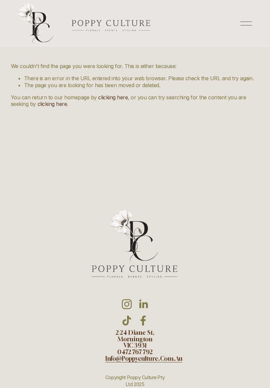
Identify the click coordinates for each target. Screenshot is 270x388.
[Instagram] (127, 304)
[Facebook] (143, 320)
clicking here (113, 97)
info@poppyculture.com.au (143, 358)
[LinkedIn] (143, 304)
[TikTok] (127, 320)
